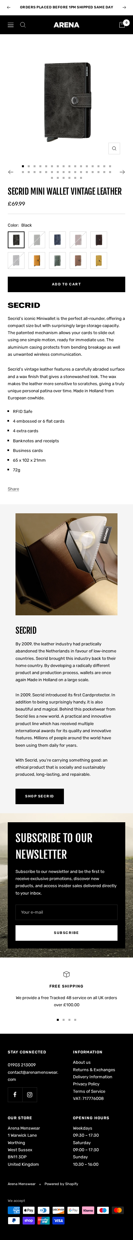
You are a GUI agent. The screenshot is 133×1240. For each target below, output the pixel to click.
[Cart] (122, 25)
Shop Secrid (39, 796)
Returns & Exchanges (94, 1069)
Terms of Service (89, 1091)
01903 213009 (22, 1064)
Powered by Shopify (61, 1184)
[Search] (23, 25)
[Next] (122, 172)
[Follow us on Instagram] (29, 1094)
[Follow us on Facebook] (15, 1094)
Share (13, 489)
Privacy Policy (86, 1083)
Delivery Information (92, 1076)
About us (82, 1062)
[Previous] (10, 172)
